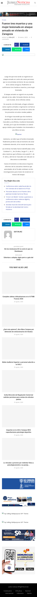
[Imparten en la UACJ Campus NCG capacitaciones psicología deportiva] (18, 416)
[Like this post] (17, 45)
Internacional (9, 593)
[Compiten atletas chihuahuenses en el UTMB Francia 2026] (18, 283)
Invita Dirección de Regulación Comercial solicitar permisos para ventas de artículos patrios (18, 397)
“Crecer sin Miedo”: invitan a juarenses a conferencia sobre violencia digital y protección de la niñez (19, 199)
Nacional (27, 591)
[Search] (35, 3)
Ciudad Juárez (8, 591)
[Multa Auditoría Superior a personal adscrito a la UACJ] (18, 348)
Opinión (29, 593)
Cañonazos (20, 593)
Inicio (3, 14)
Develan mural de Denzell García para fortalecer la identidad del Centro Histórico (18, 207)
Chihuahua (18, 591)
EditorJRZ (12, 37)
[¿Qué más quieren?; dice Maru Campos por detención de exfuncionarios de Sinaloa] (18, 316)
